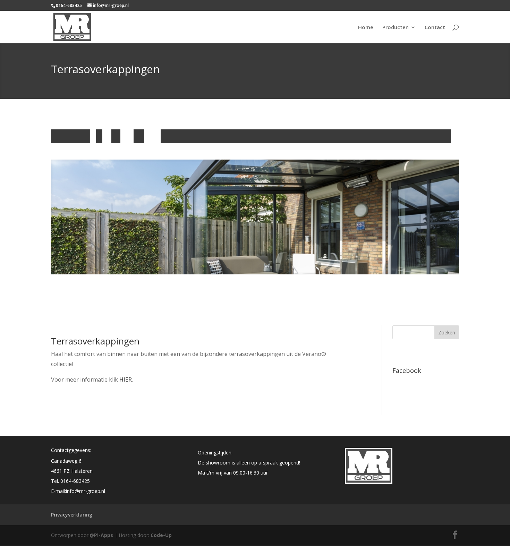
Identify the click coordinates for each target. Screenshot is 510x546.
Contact (435, 28)
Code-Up (161, 535)
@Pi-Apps (101, 535)
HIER (125, 379)
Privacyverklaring (71, 514)
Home (365, 28)
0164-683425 (75, 481)
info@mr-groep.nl (85, 491)
